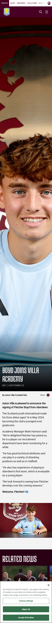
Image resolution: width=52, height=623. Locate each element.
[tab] (4, 3)
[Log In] (49, 3)
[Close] (48, 585)
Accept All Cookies (26, 617)
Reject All (26, 609)
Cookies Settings (26, 601)
